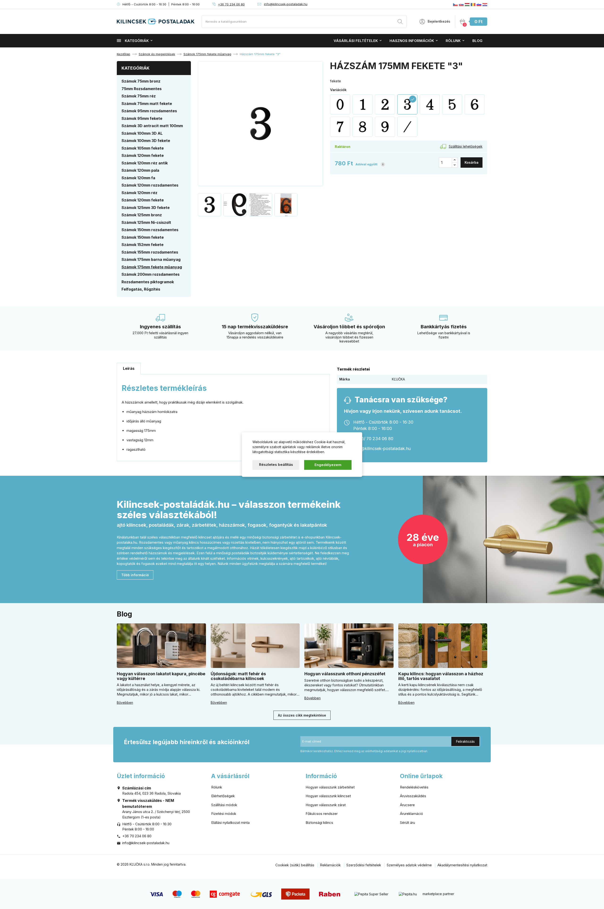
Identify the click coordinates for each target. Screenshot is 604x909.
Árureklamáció (411, 813)
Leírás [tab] (128, 368)
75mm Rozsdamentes (142, 88)
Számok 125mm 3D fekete (146, 207)
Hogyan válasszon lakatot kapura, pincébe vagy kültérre (161, 676)
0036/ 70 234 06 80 (373, 438)
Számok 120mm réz (139, 192)
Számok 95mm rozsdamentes (149, 110)
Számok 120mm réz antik (145, 163)
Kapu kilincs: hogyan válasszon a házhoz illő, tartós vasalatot (440, 676)
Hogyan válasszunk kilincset (328, 796)
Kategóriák (137, 40)
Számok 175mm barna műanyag (151, 259)
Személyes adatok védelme (409, 865)
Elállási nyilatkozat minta (230, 822)
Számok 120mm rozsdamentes (150, 185)
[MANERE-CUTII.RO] (473, 4)
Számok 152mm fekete (143, 244)
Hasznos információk (412, 40)
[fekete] (340, 104)
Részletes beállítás (276, 464)
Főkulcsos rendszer (322, 813)
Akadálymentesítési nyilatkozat (462, 865)
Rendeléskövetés (414, 787)
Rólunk (453, 40)
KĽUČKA (398, 379)
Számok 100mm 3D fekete (146, 140)
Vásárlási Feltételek (356, 40)
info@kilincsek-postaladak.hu (285, 4)
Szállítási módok (224, 805)
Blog (477, 40)
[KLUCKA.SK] (461, 4)
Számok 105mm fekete (143, 148)
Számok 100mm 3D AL (142, 133)
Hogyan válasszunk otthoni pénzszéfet (344, 673)
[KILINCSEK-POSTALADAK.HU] (467, 4)
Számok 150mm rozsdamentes (150, 229)
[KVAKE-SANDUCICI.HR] (484, 4)
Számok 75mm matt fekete (147, 103)
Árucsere (407, 805)
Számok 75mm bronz (141, 81)
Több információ (135, 575)
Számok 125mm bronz (142, 215)
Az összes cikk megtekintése (302, 715)
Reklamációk (330, 865)
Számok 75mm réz (139, 96)
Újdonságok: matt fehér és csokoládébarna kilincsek (238, 676)
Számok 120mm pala (140, 170)
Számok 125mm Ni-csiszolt (146, 222)
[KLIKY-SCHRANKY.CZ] (455, 4)
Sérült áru (407, 822)
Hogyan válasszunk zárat (326, 805)
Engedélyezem (328, 465)
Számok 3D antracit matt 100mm (152, 125)
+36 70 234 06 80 (231, 4)
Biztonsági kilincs (319, 822)
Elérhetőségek (223, 796)
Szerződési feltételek (363, 865)
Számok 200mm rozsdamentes (151, 274)
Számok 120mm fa (138, 177)
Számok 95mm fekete (142, 118)
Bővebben (125, 703)
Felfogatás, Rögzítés (141, 289)
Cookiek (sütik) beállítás (294, 865)
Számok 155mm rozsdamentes (150, 252)
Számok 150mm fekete (143, 237)
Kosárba (471, 162)
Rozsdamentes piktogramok (148, 281)
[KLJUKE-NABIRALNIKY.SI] (479, 4)
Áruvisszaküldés (413, 796)
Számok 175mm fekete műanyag (152, 267)
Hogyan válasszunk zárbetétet (330, 787)
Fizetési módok (223, 813)
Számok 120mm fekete (143, 155)
